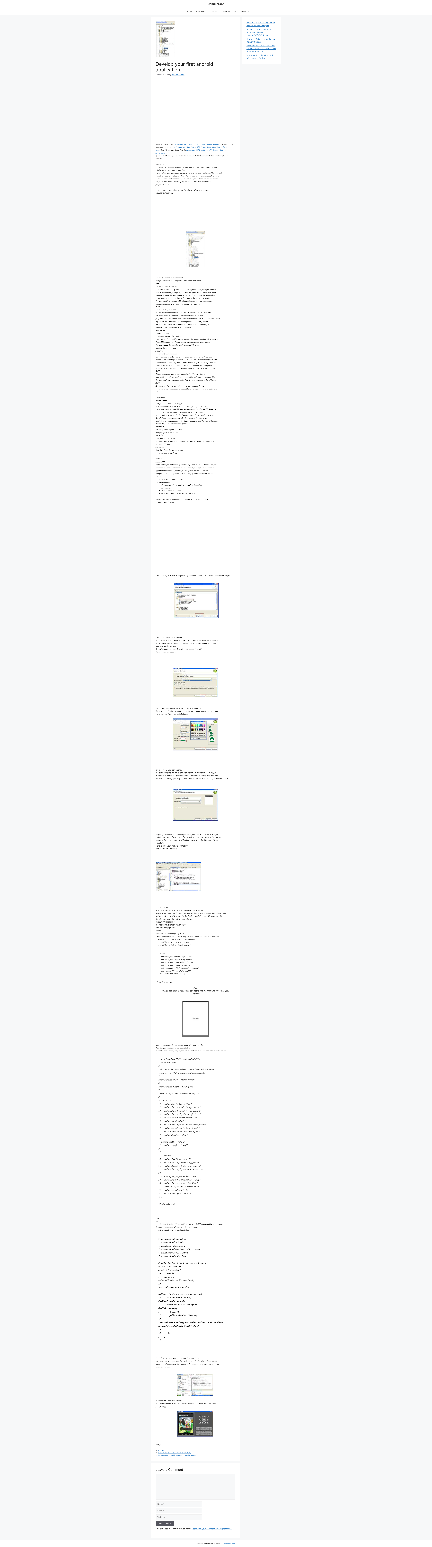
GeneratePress (229, 1543)
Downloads (200, 11)
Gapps (243, 11)
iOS (235, 11)
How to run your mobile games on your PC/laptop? (177, 1455)
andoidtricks (163, 1450)
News (189, 11)
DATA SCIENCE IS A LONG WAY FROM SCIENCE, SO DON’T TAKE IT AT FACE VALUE (261, 49)
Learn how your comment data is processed (212, 1529)
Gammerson (216, 4)
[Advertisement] (195, 95)
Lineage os (214, 11)
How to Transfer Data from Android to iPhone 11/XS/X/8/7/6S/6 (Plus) (258, 32)
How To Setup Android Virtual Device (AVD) (174, 1453)
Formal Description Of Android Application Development (198, 144)
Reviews (226, 11)
